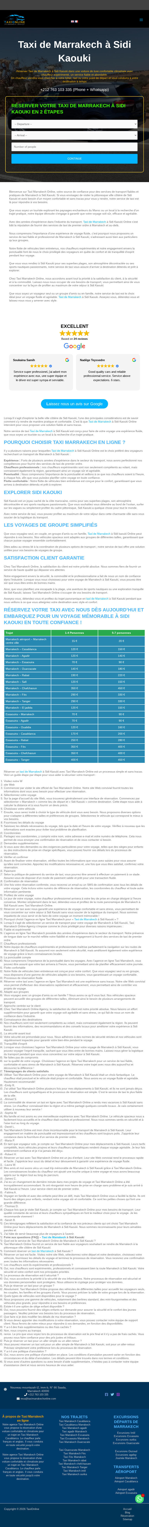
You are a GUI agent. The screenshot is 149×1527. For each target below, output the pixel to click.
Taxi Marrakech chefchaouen (74, 1463)
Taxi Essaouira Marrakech (74, 1438)
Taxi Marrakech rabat (74, 1460)
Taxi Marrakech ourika (74, 1474)
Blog (127, 1512)
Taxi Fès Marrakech (74, 1456)
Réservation (127, 1515)
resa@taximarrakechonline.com (38, 1398)
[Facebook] (106, 1394)
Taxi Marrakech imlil (74, 1470)
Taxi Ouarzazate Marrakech (74, 1449)
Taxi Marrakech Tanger (74, 1467)
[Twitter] (112, 1394)
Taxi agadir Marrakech (74, 1431)
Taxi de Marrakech (39, 71)
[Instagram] (118, 1394)
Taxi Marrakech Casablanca (74, 1421)
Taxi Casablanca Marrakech (74, 1424)
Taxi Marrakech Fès (74, 1453)
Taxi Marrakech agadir (74, 1428)
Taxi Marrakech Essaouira (74, 1435)
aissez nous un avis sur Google (74, 404)
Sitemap (127, 1519)
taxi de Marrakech (97, 598)
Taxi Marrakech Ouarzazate (74, 1442)
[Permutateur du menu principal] (141, 20)
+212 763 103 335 (38, 1394)
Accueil (127, 1509)
